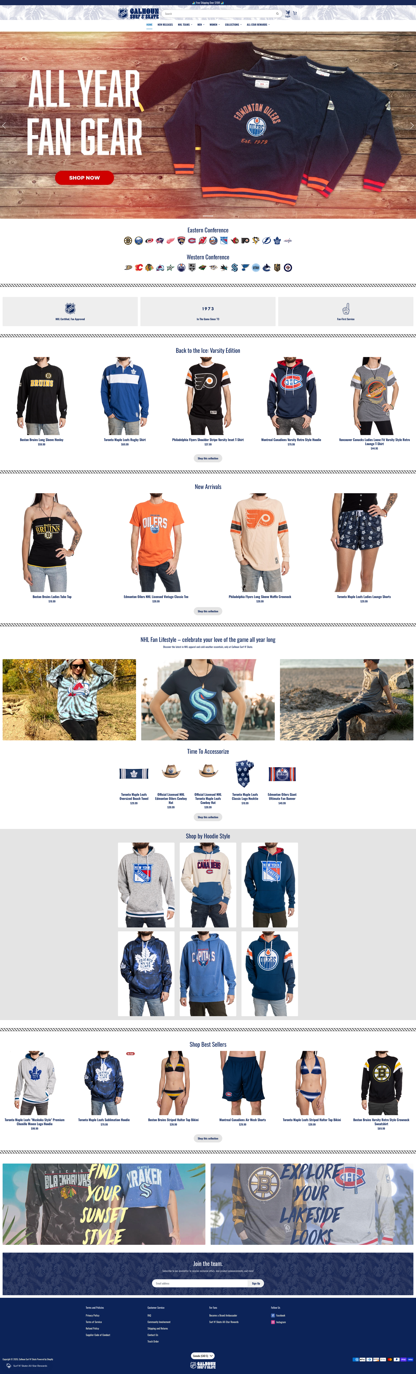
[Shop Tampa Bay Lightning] (267, 240)
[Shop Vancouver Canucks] (267, 267)
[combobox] (217, 14)
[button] (3, 125)
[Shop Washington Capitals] (288, 240)
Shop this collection (208, 458)
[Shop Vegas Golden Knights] (277, 267)
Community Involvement (159, 1322)
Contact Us (153, 1335)
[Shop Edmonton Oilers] (181, 267)
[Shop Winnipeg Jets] (288, 267)
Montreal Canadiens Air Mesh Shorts (242, 1119)
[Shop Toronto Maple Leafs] (277, 240)
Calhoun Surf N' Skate (28, 1359)
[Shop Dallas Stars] (171, 267)
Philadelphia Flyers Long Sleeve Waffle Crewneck (260, 596)
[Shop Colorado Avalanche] (160, 267)
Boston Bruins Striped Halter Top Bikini (173, 1119)
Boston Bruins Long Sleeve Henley (41, 439)
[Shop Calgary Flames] (139, 267)
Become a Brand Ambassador (223, 1315)
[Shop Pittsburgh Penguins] (256, 240)
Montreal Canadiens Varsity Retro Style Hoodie (291, 439)
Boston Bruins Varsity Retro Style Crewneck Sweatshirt (381, 1121)
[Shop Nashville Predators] (213, 267)
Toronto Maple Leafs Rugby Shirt (125, 439)
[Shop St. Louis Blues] (245, 267)
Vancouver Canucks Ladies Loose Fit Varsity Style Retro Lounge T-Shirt (374, 441)
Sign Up (256, 1283)
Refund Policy (92, 1328)
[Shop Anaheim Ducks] (128, 267)
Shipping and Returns (158, 1328)
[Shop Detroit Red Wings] (171, 240)
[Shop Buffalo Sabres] (139, 240)
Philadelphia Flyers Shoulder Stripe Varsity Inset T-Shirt (208, 439)
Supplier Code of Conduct (98, 1335)
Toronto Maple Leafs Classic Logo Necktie (245, 796)
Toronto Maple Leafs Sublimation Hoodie (104, 1119)
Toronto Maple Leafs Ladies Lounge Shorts (364, 596)
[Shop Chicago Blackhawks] (149, 267)
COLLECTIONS (232, 24)
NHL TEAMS (184, 24)
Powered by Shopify (45, 1359)
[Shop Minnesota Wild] (203, 267)
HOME (149, 24)
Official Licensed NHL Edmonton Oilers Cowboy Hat (171, 798)
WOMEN (213, 24)
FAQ (149, 1315)
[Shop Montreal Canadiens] (192, 240)
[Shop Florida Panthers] (181, 240)
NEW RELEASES (165, 24)
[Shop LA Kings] (192, 267)
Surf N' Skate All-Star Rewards (224, 1322)
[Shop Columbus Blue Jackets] (160, 240)
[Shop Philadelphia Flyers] (245, 240)
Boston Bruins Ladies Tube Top (52, 596)
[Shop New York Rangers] (224, 240)
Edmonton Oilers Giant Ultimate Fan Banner (282, 796)
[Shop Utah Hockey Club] (256, 267)
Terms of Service (94, 1322)
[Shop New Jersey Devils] (203, 240)
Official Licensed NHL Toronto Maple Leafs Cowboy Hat (208, 798)
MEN (199, 24)
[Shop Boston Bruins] (128, 240)
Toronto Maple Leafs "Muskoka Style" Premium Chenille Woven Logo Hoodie (35, 1121)
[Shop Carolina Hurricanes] (149, 240)
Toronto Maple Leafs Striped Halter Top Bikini (312, 1119)
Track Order (153, 1341)
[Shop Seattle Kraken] (235, 267)
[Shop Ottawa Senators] (235, 240)
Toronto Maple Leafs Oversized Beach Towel (134, 796)
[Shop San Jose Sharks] (224, 267)
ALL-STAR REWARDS (257, 24)
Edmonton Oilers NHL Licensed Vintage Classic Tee (156, 596)
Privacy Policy (92, 1315)
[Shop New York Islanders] (213, 240)
